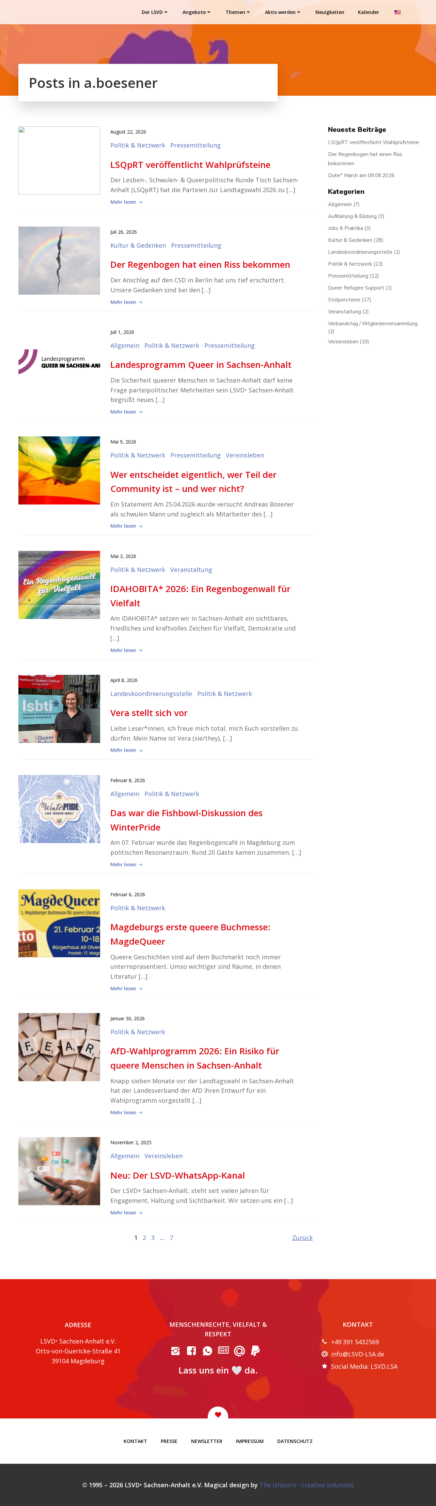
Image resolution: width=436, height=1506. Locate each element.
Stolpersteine (344, 299)
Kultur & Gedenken (138, 245)
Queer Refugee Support (356, 287)
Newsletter (206, 1441)
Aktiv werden (280, 12)
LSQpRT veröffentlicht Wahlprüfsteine (373, 142)
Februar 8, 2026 (127, 780)
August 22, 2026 (128, 131)
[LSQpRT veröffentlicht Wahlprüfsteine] (59, 160)
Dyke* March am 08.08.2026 (361, 175)
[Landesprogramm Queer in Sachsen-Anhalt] (59, 360)
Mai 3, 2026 (123, 556)
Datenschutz (295, 1441)
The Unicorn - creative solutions (307, 1485)
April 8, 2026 (124, 680)
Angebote (194, 12)
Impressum (250, 1441)
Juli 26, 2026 (123, 232)
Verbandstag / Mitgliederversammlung (373, 323)
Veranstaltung (191, 569)
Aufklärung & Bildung (352, 216)
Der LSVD (152, 12)
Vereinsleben (245, 455)
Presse (169, 1441)
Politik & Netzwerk (137, 145)
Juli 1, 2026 (122, 332)
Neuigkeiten (329, 12)
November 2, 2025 (131, 1142)
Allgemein (124, 345)
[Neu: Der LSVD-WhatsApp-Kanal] (59, 1170)
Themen (235, 12)
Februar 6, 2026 (127, 894)
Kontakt (135, 1441)
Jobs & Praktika (345, 228)
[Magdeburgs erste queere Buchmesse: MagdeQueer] (59, 922)
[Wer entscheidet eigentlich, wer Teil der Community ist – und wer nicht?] (59, 470)
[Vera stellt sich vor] (59, 708)
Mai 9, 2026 (123, 441)
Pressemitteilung (195, 145)
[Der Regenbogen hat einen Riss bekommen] (59, 260)
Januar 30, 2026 (127, 1018)
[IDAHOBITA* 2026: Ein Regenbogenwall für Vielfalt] (59, 584)
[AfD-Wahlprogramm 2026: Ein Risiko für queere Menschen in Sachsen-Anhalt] (59, 1046)
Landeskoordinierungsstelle (151, 693)
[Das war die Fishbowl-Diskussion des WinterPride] (59, 808)
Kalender (368, 12)
